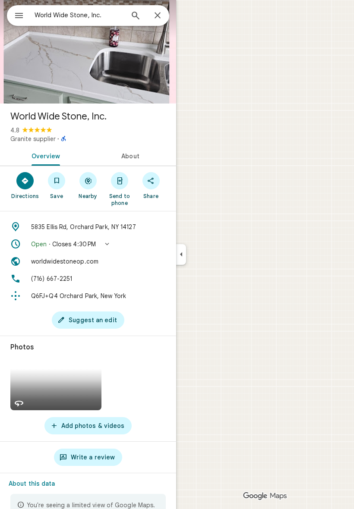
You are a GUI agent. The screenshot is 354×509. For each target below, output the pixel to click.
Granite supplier (33, 139)
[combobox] (79, 15)
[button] (88, 244)
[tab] (44, 155)
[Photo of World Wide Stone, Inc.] (88, 52)
